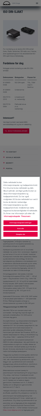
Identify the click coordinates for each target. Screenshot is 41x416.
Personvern (25, 216)
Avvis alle (20, 228)
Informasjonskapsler (12, 216)
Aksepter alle (20, 234)
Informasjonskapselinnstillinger (21, 222)
